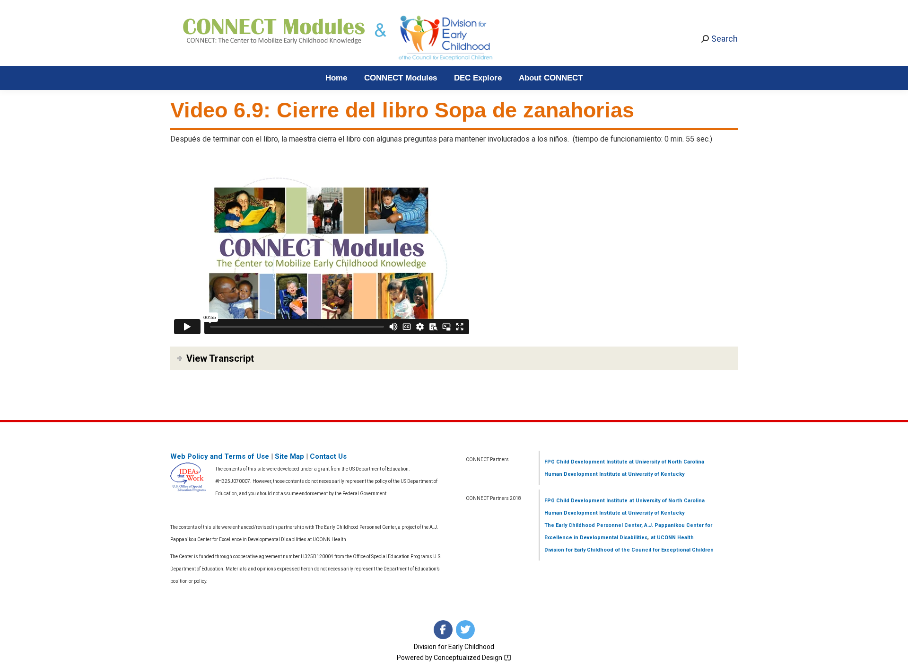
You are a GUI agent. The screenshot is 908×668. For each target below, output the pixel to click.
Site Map (289, 456)
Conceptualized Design (469, 657)
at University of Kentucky (652, 474)
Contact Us (328, 456)
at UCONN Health (672, 537)
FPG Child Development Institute (586, 462)
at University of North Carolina (666, 462)
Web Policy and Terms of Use (219, 456)
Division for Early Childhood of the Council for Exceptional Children (629, 550)
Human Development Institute (582, 474)
